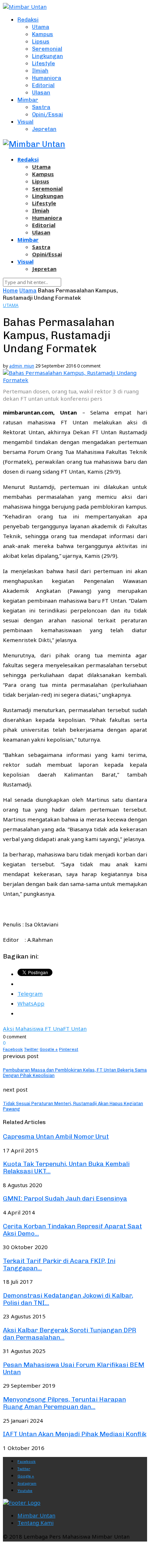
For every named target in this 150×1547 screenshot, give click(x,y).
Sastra (41, 107)
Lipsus (41, 41)
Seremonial (47, 49)
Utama (40, 27)
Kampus (42, 34)
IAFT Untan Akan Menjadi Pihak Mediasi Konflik (74, 1434)
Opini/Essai (47, 114)
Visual (25, 121)
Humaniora (46, 78)
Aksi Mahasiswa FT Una (33, 1028)
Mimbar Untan (36, 1515)
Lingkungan (47, 56)
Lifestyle (43, 63)
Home (10, 290)
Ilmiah (40, 70)
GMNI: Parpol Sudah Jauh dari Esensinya (65, 1198)
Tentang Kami (35, 1522)
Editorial (43, 85)
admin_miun (21, 366)
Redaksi (28, 19)
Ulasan (41, 92)
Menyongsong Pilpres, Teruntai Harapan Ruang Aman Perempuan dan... (64, 1403)
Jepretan (44, 129)
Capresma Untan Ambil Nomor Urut (56, 1136)
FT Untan (75, 1028)
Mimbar (27, 100)
